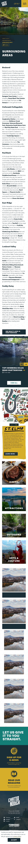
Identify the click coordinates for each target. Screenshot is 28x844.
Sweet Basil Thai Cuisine (16, 98)
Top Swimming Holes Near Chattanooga (13, 369)
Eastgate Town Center (9, 96)
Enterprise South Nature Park (16, 125)
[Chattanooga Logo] (14, 801)
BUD (19, 171)
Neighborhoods (6, 40)
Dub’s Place (6, 184)
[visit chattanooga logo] (4, 3)
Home (3, 38)
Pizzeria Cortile (15, 192)
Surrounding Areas (7, 42)
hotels (4, 260)
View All (14, 383)
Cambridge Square (13, 136)
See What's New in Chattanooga (13, 332)
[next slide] (15, 424)
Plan (7, 38)
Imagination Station (8, 119)
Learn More (10, 454)
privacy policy (17, 836)
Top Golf (15, 223)
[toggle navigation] (24, 3)
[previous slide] (12, 424)
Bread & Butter (12, 186)
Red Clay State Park (11, 127)
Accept (14, 840)
